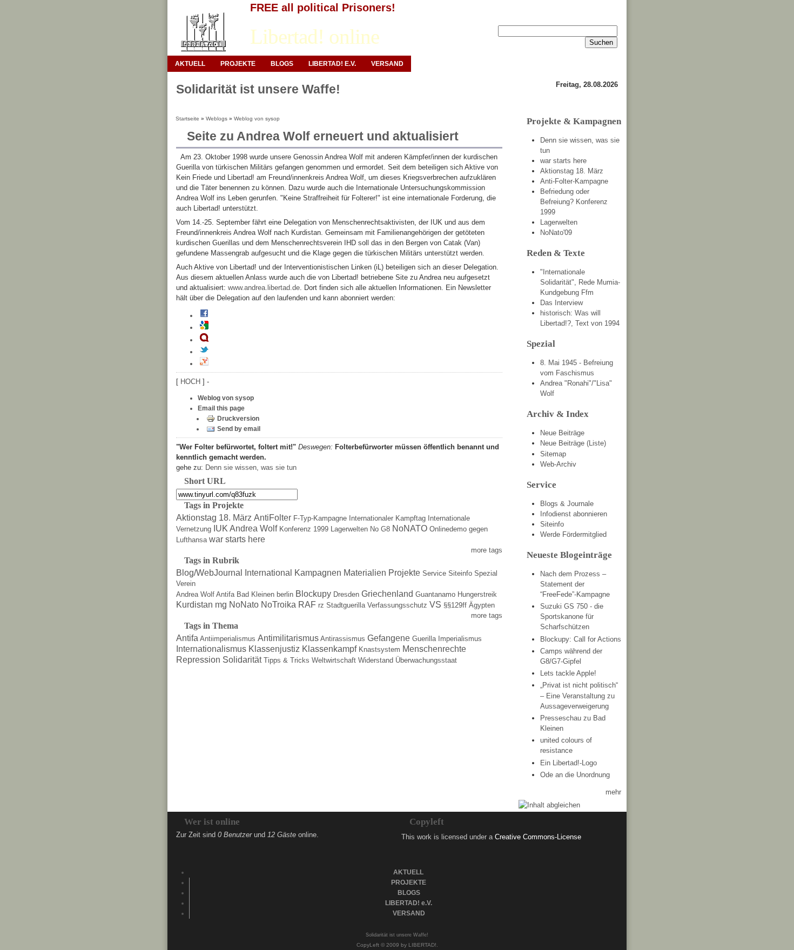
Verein (186, 584)
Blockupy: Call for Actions (580, 639)
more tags (486, 550)
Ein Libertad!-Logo (568, 763)
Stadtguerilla (345, 605)
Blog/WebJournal (209, 572)
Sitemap (553, 454)
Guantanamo (435, 594)
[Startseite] (202, 32)
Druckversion (238, 418)
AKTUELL (190, 64)
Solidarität (242, 659)
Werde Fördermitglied (573, 534)
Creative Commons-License (538, 837)
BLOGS (282, 64)
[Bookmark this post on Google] (204, 327)
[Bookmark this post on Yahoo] (204, 363)
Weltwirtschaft (334, 660)
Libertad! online (314, 37)
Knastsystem (379, 649)
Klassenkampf (329, 648)
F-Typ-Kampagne (320, 518)
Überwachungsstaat (426, 660)
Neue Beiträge (562, 433)
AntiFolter (272, 517)
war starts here (237, 539)
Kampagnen (317, 572)
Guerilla (424, 639)
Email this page (221, 408)
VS (435, 604)
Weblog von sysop (257, 119)
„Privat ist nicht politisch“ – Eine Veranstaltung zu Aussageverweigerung (579, 695)
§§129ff (455, 605)
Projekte (404, 572)
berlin (285, 594)
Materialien (365, 572)
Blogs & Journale (567, 504)
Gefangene (388, 638)
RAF (307, 604)
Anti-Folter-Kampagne (574, 181)
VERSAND (387, 64)
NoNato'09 (556, 232)
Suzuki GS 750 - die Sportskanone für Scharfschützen (571, 616)
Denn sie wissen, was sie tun (251, 467)
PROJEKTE (237, 64)
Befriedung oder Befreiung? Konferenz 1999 (574, 201)
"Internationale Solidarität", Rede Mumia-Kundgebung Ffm (580, 282)
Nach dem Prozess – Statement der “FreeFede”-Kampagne (575, 584)
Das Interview (561, 303)
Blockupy (313, 593)
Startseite (187, 119)
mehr (613, 792)
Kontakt (579, 17)
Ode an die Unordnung (575, 775)
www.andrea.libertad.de (264, 288)
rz (321, 605)
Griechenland (387, 593)
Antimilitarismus (288, 638)
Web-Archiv (558, 464)
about (609, 17)
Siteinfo (460, 573)
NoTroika (278, 604)
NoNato (244, 604)
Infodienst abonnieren (573, 514)
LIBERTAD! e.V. (332, 64)
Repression (198, 659)
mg (221, 604)
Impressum (539, 17)
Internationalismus (211, 648)
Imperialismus (460, 639)
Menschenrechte (434, 648)
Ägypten (482, 605)
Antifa (225, 594)
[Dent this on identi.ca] (204, 339)
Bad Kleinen (255, 594)
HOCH (191, 382)
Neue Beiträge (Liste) (573, 443)
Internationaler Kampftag (387, 518)
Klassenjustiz (274, 648)
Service (434, 573)
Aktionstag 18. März (214, 517)
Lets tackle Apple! (568, 673)
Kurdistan (194, 604)
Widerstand (375, 660)
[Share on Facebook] (204, 315)
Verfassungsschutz (397, 605)
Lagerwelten (349, 529)
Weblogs (216, 119)
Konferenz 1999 (303, 529)
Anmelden (496, 17)
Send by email (238, 429)
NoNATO (409, 528)
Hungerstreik (477, 594)
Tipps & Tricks (286, 660)
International (268, 572)
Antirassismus (342, 639)
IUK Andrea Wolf (245, 528)
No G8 (380, 529)
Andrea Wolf (195, 594)
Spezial (485, 573)
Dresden (346, 594)
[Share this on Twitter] (204, 351)
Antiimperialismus (227, 639)
